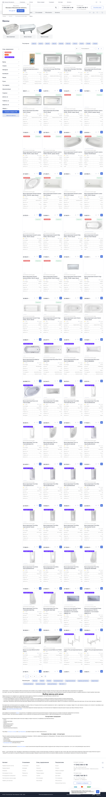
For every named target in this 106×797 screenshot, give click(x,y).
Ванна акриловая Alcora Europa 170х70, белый (92, 69)
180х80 (42, 681)
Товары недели (40, 773)
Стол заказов (38, 12)
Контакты (69, 2)
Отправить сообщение (82, 783)
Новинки (38, 768)
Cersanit (10, 709)
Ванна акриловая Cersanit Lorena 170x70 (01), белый (73, 194)
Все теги (62, 684)
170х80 (88, 43)
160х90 (61, 43)
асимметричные (58, 681)
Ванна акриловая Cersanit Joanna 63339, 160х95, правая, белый (52, 152)
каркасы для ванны (83, 681)
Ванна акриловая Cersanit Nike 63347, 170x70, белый (72, 235)
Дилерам (24, 768)
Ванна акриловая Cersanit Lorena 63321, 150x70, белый (93, 194)
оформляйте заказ (21, 746)
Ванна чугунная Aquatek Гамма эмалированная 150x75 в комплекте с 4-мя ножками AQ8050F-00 (72, 611)
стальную (9, 731)
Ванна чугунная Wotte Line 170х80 (52, 650)
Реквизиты (25, 773)
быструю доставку (7, 742)
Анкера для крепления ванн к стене (31, 69)
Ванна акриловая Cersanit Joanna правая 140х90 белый (93, 152)
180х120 (35, 681)
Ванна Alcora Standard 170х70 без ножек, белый (73, 69)
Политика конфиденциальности (46, 794)
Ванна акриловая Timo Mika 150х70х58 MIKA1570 (50, 484)
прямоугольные (40, 684)
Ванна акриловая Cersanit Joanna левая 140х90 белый (73, 152)
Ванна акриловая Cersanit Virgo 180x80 (92, 277)
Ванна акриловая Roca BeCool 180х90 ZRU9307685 (31, 360)
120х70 (34, 43)
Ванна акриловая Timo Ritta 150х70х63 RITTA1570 (50, 526)
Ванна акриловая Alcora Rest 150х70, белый (30, 111)
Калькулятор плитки (60, 783)
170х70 (75, 43)
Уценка (38, 775)
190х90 (49, 681)
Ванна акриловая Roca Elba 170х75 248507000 (52, 360)
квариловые (94, 681)
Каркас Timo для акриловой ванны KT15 (93, 650)
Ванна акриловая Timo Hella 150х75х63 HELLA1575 (50, 401)
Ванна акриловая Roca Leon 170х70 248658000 (91, 360)
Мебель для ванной (7, 780)
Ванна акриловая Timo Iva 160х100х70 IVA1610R (71, 443)
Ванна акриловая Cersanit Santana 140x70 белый (91, 235)
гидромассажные (70, 681)
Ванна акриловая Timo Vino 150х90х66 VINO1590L (71, 567)
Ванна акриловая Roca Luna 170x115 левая (30, 401)
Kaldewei (18, 709)
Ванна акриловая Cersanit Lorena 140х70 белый (52, 194)
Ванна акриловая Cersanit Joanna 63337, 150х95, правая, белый (93, 111)
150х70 (47, 43)
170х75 (81, 43)
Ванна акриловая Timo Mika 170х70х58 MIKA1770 (91, 484)
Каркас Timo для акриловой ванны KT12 (73, 650)
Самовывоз (51, 2)
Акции (37, 765)
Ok (97, 791)
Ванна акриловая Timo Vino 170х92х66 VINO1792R (50, 609)
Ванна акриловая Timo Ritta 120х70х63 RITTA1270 (30, 526)
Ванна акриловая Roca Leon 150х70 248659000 (71, 360)
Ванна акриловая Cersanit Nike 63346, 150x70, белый (51, 235)
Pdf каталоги (48, 12)
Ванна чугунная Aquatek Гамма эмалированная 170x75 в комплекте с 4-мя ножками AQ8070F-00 (92, 611)
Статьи (30, 12)
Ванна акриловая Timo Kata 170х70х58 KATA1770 (30, 484)
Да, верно (20, 10)
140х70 (41, 43)
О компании (22, 2)
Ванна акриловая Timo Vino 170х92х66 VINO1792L (30, 609)
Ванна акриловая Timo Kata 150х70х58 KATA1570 (91, 443)
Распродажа (39, 770)
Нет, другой (12, 10)
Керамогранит (6, 768)
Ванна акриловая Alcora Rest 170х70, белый (51, 111)
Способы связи (97, 7)
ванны (17, 712)
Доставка (60, 2)
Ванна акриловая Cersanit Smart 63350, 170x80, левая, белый (72, 277)
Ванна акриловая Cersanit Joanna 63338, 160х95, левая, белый (32, 152)
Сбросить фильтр (11, 115)
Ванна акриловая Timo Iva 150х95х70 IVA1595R (50, 443)
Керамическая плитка (8, 765)
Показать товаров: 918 (11, 111)
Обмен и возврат (41, 2)
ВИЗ (21, 709)
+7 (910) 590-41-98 (67, 7)
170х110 (68, 43)
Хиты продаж (39, 778)
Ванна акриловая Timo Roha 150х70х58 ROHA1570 (30, 567)
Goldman (14, 709)
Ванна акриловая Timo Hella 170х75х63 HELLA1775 (71, 401)
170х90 (95, 43)
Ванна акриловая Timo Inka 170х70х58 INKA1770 (30, 443)
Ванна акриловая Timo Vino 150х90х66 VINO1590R (91, 567)
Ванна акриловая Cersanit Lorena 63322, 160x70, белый (32, 235)
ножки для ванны (28, 684)
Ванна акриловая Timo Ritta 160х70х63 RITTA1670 (71, 526)
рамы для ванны (52, 684)
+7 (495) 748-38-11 (82, 7)
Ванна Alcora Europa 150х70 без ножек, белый (51, 69)
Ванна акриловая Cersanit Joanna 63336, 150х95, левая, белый (73, 111)
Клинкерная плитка (7, 773)
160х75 (54, 43)
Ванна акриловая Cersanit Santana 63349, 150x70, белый (51, 277)
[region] (11, 80)
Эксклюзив (39, 780)
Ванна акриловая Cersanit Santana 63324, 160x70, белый (31, 277)
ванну (24, 731)
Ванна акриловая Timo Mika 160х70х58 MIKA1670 (71, 484)
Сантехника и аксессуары (9, 778)
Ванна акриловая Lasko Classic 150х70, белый (72, 318)
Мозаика (4, 770)
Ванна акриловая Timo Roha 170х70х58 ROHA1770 (50, 567)
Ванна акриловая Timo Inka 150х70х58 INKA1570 (91, 401)
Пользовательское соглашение (74, 794)
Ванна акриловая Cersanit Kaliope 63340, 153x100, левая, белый (32, 194)
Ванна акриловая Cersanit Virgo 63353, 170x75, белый (51, 318)
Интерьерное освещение (8, 775)
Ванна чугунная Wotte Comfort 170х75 (31, 650)
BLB (7, 709)
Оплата (31, 2)
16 (41, 676)
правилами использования (77, 792)
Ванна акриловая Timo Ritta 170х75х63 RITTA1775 (91, 526)
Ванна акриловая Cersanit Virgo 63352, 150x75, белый (31, 318)
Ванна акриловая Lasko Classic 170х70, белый (92, 318)
